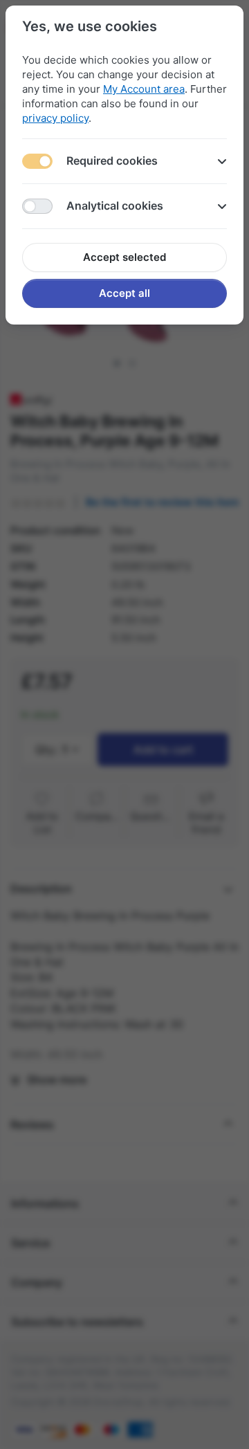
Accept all (124, 293)
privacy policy (55, 118)
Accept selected (124, 257)
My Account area (144, 88)
